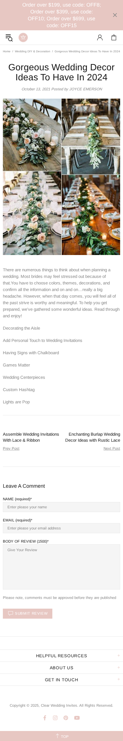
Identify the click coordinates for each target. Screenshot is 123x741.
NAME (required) (16, 499)
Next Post (112, 448)
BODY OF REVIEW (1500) (25, 541)
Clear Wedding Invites (23, 37)
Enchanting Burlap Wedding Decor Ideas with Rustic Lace (92, 437)
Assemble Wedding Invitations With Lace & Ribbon (31, 437)
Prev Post (11, 448)
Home (7, 51)
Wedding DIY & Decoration (32, 51)
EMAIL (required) (17, 520)
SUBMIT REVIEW (31, 613)
